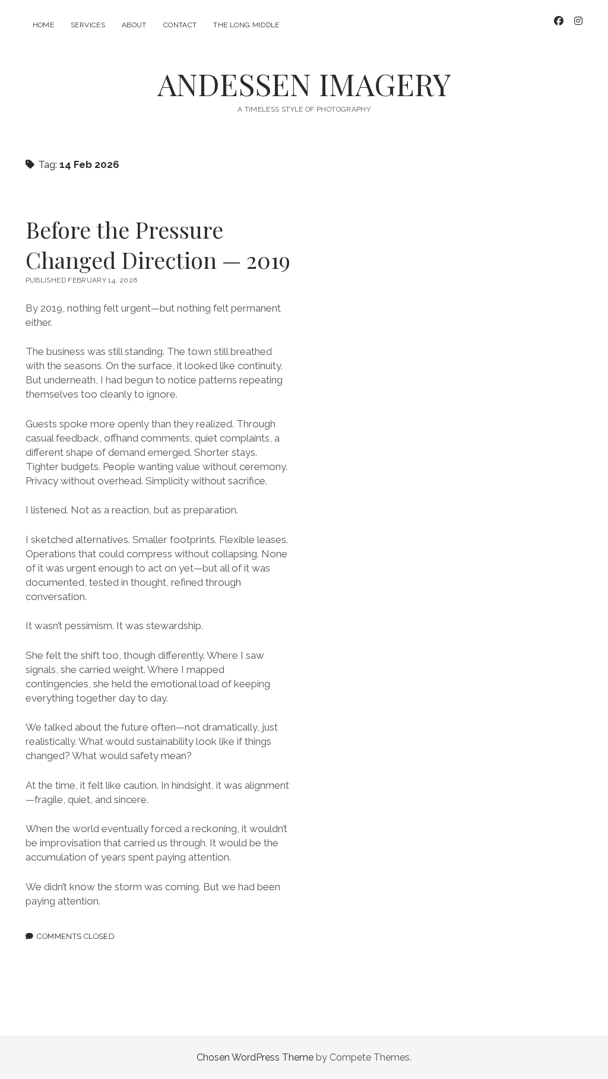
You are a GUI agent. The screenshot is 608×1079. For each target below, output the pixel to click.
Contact (180, 25)
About (134, 25)
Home (43, 25)
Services (88, 25)
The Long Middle (246, 25)
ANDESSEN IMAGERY (304, 84)
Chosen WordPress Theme (255, 1057)
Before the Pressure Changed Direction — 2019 (158, 244)
